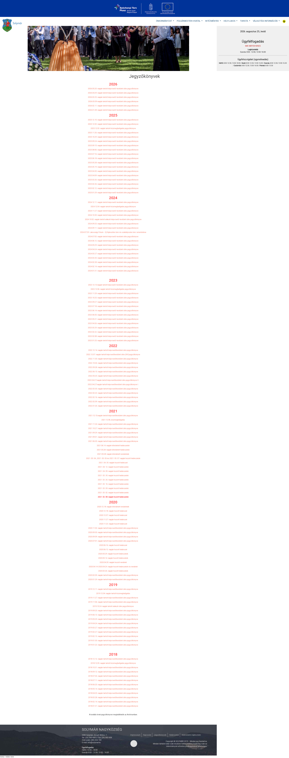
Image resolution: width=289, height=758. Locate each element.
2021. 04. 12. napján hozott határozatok (113, 467)
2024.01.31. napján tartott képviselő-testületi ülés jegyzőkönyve (113, 271)
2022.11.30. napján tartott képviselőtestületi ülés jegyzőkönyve (113, 359)
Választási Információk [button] (265, 21)
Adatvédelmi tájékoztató (191, 735)
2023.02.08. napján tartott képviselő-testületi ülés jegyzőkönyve (113, 336)
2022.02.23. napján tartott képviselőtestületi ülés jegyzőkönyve (113, 393)
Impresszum (135, 735)
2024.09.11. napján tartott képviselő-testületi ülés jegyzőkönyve (113, 228)
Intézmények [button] (212, 21)
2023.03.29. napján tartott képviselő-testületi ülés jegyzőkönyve (113, 328)
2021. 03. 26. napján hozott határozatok (113, 480)
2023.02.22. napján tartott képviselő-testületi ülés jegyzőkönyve (113, 332)
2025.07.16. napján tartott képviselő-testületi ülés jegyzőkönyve (113, 154)
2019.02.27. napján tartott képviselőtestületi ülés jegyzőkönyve (113, 632)
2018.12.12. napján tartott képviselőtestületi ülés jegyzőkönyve (113, 659)
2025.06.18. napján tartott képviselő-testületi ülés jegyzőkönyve (113, 158)
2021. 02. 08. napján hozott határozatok (113, 497)
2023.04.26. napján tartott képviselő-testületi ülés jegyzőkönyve (113, 323)
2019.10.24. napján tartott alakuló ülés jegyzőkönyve (113, 606)
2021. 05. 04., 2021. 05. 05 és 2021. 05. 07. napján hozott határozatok (113, 458)
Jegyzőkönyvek (160, 735)
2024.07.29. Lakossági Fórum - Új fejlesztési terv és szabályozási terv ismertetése (113, 232)
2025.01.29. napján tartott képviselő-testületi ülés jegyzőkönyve (113, 193)
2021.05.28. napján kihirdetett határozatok (113, 450)
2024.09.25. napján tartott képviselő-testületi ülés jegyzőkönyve (113, 224)
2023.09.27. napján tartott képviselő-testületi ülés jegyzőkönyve (113, 302)
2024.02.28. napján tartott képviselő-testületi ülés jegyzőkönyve (113, 262)
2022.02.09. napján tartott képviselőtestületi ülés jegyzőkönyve (113, 402)
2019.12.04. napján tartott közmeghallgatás (113, 593)
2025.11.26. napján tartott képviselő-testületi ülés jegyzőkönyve (113, 133)
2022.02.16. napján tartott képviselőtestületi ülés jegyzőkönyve (113, 397)
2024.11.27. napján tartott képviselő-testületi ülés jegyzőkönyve (113, 211)
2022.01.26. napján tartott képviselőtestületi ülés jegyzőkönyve (113, 406)
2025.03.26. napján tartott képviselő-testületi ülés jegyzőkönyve (113, 180)
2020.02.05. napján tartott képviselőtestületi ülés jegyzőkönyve (113, 575)
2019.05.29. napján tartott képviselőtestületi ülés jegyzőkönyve (113, 619)
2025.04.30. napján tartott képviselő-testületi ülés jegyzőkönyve (113, 171)
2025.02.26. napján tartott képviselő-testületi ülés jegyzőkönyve (113, 184)
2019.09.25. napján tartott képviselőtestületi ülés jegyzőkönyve (113, 611)
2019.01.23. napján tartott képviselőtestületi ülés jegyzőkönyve (113, 645)
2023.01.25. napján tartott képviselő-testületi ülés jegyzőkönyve (113, 340)
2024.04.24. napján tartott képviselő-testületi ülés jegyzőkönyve (113, 249)
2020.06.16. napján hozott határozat (113, 545)
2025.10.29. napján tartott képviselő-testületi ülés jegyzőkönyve (113, 137)
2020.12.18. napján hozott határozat (113, 511)
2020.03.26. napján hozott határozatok (113, 571)
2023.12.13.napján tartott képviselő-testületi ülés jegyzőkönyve (113, 285)
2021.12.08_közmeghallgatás (113, 420)
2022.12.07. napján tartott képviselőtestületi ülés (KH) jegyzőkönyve (113, 354)
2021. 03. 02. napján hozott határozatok (113, 493)
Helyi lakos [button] (230, 21)
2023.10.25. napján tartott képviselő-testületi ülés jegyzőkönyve (113, 298)
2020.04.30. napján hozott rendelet (113, 562)
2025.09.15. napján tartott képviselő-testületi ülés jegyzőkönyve (113, 145)
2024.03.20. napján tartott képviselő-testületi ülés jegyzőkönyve (113, 258)
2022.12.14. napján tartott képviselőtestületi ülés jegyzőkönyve (113, 350)
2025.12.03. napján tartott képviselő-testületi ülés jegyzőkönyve (113, 124)
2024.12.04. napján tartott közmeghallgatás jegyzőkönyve (113, 206)
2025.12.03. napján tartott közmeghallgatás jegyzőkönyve (113, 128)
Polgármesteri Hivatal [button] (189, 21)
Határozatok (174, 735)
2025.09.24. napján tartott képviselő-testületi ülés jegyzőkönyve (113, 141)
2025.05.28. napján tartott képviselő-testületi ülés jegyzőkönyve (113, 163)
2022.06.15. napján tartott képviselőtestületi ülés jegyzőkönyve (113, 372)
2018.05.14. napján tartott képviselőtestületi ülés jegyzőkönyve (113, 689)
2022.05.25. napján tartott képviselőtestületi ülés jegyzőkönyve (113, 376)
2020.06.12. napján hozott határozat (113, 549)
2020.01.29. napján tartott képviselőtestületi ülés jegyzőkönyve (113, 579)
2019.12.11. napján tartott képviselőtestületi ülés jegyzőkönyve (113, 589)
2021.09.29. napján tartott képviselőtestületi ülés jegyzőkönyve (113, 433)
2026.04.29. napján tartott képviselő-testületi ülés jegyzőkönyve (113, 93)
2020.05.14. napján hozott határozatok (113, 558)
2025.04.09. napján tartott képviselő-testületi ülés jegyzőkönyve (113, 175)
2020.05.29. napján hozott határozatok (113, 554)
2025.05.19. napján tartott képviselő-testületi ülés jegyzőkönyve (113, 167)
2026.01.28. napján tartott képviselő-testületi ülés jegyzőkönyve (113, 110)
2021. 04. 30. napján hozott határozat (113, 463)
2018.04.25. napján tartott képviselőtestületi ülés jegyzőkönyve (113, 693)
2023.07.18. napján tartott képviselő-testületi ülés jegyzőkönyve (113, 306)
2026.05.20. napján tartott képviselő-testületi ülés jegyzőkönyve (113, 89)
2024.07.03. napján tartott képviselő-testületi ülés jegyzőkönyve (113, 236)
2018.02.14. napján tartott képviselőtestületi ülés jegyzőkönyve (113, 702)
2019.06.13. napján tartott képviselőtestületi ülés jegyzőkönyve (113, 615)
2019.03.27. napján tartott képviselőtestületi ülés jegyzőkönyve (113, 628)
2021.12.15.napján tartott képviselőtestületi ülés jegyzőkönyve (113, 415)
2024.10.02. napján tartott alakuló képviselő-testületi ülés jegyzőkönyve (113, 219)
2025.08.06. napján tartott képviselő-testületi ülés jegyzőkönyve (113, 150)
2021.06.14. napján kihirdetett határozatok (113, 445)
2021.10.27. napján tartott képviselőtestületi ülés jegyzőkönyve (113, 428)
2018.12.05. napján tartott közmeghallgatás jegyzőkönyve (113, 663)
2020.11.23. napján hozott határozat (113, 524)
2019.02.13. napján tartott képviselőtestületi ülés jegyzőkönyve (113, 636)
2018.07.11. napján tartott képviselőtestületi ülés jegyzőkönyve (113, 680)
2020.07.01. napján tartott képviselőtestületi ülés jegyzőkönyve (113, 541)
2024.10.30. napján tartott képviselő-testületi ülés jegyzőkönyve (113, 215)
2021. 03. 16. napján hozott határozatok (113, 484)
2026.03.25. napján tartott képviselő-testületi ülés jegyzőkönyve (113, 97)
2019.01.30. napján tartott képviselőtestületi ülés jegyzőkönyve (113, 640)
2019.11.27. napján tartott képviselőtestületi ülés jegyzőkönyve (113, 598)
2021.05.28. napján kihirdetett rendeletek (113, 454)
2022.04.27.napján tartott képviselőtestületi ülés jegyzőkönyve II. (113, 380)
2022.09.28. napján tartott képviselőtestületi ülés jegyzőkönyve (113, 367)
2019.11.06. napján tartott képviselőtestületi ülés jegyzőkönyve (113, 602)
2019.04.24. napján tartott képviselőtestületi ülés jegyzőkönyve (113, 623)
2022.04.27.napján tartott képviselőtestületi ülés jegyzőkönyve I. (113, 384)
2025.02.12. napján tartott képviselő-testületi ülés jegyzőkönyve (113, 188)
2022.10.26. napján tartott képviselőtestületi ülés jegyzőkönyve (113, 363)
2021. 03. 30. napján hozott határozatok (113, 475)
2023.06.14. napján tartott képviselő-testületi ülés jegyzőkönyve (113, 310)
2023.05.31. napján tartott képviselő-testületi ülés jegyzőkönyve (113, 319)
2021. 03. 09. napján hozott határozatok (113, 488)
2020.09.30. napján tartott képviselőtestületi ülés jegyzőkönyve (113, 532)
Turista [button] (244, 21)
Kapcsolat (147, 735)
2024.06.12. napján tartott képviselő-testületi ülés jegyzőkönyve (113, 241)
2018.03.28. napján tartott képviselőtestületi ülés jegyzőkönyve (113, 697)
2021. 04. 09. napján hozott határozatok (113, 471)
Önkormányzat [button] (164, 21)
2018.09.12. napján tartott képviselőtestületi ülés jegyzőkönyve (113, 672)
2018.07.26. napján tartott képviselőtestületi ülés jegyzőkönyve (113, 676)
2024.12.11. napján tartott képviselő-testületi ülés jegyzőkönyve (113, 202)
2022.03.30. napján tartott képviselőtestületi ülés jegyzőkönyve (113, 389)
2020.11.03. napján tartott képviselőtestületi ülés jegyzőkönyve (113, 528)
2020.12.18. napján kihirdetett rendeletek (113, 507)
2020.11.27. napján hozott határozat (113, 519)
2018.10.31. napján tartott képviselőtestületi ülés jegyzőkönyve (113, 667)
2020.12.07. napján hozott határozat (113, 515)
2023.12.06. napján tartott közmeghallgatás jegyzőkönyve (113, 289)
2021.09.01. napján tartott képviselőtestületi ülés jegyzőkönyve (113, 437)
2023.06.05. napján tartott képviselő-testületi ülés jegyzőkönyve (113, 315)
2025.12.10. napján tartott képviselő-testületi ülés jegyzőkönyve (113, 120)
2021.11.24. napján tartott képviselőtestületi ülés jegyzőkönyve (113, 424)
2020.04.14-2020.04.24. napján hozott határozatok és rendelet (113, 567)
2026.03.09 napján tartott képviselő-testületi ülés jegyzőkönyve (113, 101)
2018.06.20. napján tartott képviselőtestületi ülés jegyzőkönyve (113, 685)
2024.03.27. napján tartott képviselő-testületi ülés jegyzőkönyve (113, 254)
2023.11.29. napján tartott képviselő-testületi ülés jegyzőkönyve (113, 293)
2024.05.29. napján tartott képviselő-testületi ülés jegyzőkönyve (113, 245)
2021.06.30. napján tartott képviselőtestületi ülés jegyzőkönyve (113, 441)
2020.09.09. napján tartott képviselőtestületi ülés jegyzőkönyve (113, 537)
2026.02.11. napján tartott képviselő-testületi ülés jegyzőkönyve (113, 106)
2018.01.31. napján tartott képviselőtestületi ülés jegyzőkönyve (113, 706)
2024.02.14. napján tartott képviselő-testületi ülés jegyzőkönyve (113, 266)
